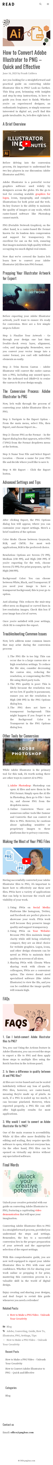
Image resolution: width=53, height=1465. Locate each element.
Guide (32, 1331)
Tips (33, 1335)
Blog (9, 1326)
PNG (17, 1335)
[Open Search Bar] (40, 4)
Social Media (41, 907)
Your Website (41, 931)
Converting (21, 1331)
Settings (25, 1335)
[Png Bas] (8, 4)
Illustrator (8, 1335)
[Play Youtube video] (26, 143)
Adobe (10, 1331)
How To (40, 1331)
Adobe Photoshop (20, 785)
